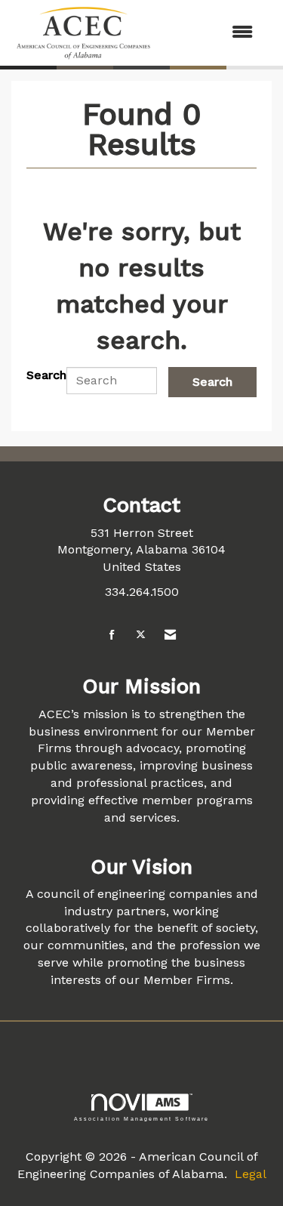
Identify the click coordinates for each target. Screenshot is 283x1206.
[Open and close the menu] (211, 33)
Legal (250, 1174)
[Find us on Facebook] (112, 635)
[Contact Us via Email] (170, 635)
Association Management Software (142, 1118)
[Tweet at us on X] (140, 635)
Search (46, 375)
